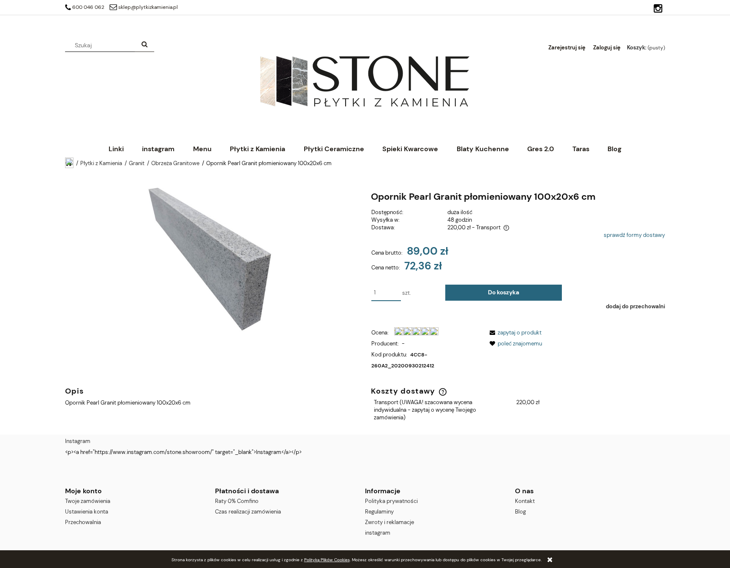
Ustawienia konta (86, 511)
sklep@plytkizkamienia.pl (148, 7)
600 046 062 (88, 7)
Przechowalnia (83, 522)
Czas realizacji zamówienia (248, 511)
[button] (514, 332)
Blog (520, 511)
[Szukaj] (144, 45)
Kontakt (525, 501)
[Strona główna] (364, 81)
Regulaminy (379, 511)
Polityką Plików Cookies (327, 560)
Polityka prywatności (391, 501)
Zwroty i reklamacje (389, 522)
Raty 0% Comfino (237, 501)
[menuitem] (116, 149)
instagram (377, 532)
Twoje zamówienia (87, 501)
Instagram (77, 441)
